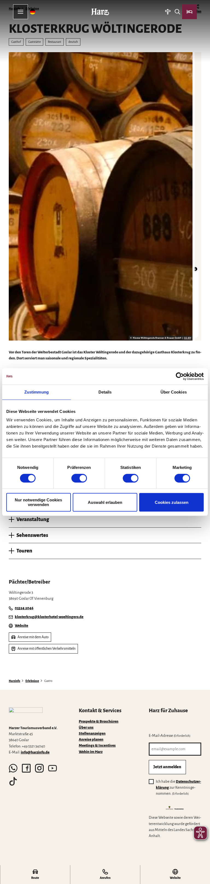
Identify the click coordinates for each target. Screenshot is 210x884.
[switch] (79, 478)
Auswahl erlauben (105, 502)
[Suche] (177, 12)
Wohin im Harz (91, 752)
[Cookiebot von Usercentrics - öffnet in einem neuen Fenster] (180, 376)
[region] (198, 196)
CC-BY (187, 338)
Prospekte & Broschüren (98, 721)
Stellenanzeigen (92, 733)
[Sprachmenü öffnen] (32, 12)
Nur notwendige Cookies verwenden (38, 502)
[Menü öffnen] (20, 11)
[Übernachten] (189, 11)
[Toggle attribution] (195, 269)
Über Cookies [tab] (174, 392)
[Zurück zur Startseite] (100, 12)
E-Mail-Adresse (170, 736)
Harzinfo (14, 680)
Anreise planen (91, 739)
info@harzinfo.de (35, 752)
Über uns (86, 727)
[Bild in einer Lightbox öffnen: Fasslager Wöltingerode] (100, 196)
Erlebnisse (32, 680)
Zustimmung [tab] (36, 392)
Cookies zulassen (171, 502)
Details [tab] (105, 392)
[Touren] (168, 12)
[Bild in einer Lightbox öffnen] (26, 714)
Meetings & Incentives (97, 745)
